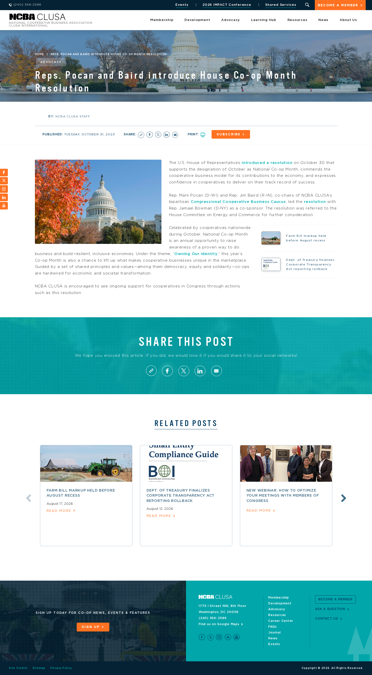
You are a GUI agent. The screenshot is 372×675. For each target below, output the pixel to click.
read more (59, 511)
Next (343, 498)
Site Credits (18, 668)
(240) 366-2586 (213, 618)
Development (197, 20)
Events (182, 5)
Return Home (76, 18)
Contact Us (326, 618)
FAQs (272, 626)
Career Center (280, 620)
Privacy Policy (61, 668)
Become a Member (338, 5)
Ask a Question (330, 608)
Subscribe (228, 134)
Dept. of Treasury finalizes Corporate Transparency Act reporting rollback (181, 496)
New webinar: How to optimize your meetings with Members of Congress (282, 496)
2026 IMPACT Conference (226, 5)
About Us (348, 20)
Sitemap (39, 668)
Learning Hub (263, 20)
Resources (297, 20)
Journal (274, 632)
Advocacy (230, 20)
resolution (315, 202)
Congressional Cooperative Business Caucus (238, 202)
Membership (162, 20)
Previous (28, 498)
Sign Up (90, 627)
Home (39, 54)
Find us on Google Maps (219, 624)
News (323, 20)
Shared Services (280, 5)
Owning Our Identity (195, 254)
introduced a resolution (267, 163)
